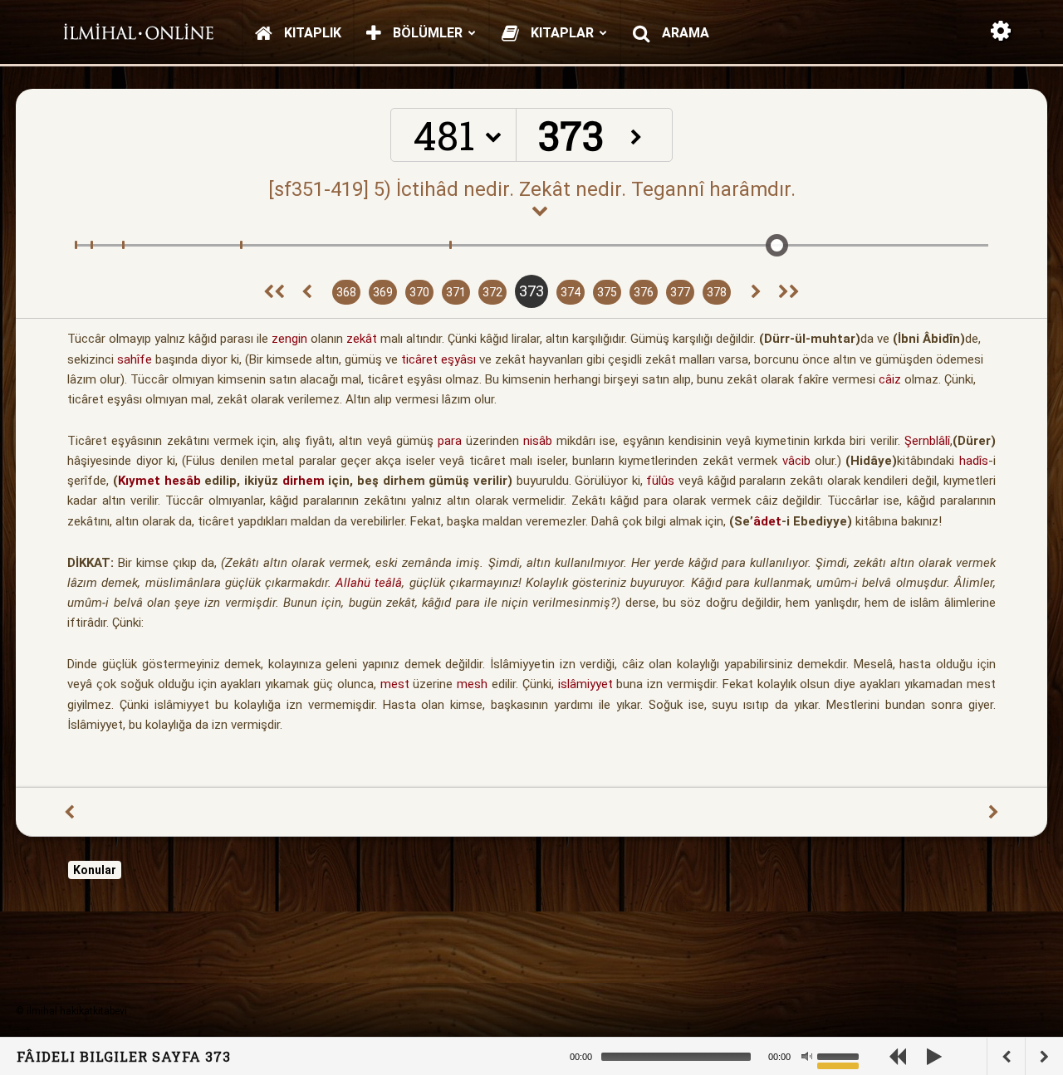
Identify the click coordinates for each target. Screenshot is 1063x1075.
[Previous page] (306, 292)
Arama (684, 33)
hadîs (973, 460)
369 (383, 292)
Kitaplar (560, 33)
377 (680, 292)
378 (717, 292)
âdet (767, 521)
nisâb (537, 440)
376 (644, 292)
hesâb (182, 480)
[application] (731, 1056)
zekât (361, 338)
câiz (890, 379)
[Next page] (756, 292)
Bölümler (426, 33)
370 (419, 292)
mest (394, 684)
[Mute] (806, 1056)
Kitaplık (311, 33)
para (450, 440)
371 (456, 292)
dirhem (303, 480)
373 (531, 291)
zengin (289, 338)
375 (607, 292)
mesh (472, 684)
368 (346, 292)
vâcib (796, 460)
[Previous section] (274, 292)
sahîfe (134, 359)
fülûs (660, 480)
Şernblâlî (927, 440)
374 (570, 292)
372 (492, 292)
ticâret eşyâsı (438, 359)
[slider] (840, 1055)
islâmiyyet (585, 684)
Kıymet (139, 480)
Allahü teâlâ (369, 582)
